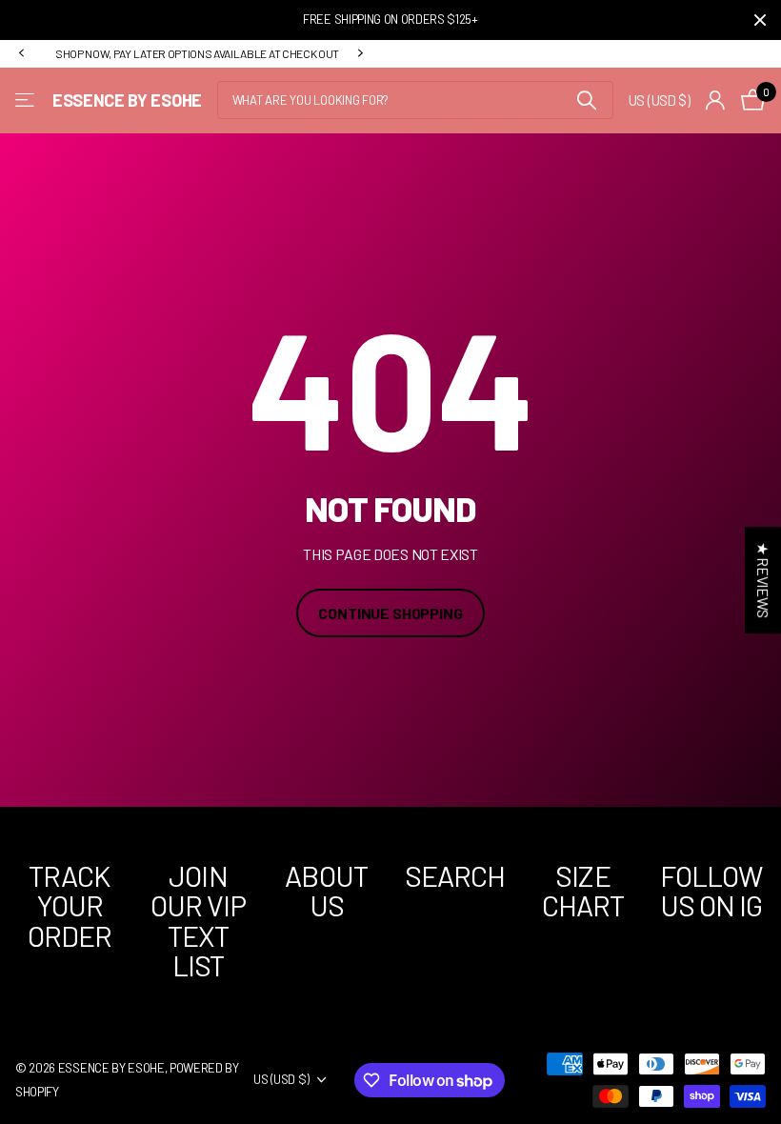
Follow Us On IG (711, 890)
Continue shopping (390, 613)
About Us (326, 890)
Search (455, 875)
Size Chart (583, 890)
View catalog (26, 100)
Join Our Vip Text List (198, 920)
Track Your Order (70, 905)
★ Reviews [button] (763, 580)
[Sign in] (716, 100)
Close (760, 20)
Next (360, 53)
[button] (21, 53)
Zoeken (587, 100)
